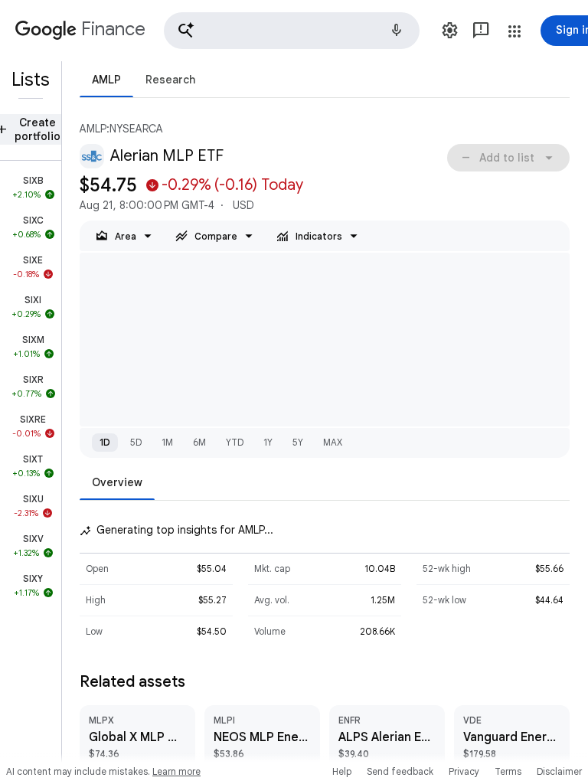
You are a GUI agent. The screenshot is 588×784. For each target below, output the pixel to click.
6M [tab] (199, 442)
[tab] (106, 79)
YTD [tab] (234, 442)
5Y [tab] (297, 442)
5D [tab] (136, 442)
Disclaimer (559, 771)
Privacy (464, 771)
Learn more (176, 771)
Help (341, 771)
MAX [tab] (332, 442)
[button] (292, 30)
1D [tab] (105, 442)
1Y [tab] (268, 442)
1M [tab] (167, 442)
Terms (508, 771)
